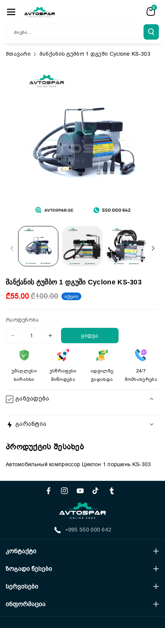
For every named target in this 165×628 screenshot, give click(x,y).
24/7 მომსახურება (141, 375)
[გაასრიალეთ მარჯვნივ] (153, 248)
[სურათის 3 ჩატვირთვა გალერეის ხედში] (126, 246)
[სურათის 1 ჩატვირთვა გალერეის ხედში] (38, 246)
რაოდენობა (22, 320)
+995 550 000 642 (88, 529)
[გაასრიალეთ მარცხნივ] (12, 248)
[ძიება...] (151, 32)
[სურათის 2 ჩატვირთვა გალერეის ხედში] (82, 246)
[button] (11, 12)
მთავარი (18, 54)
